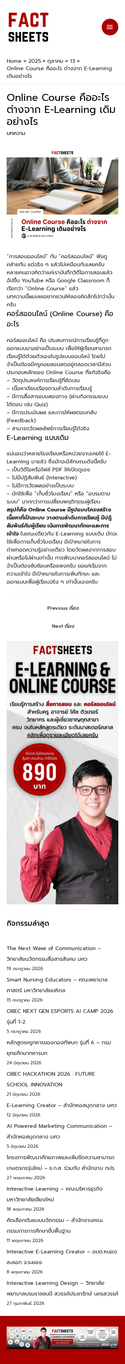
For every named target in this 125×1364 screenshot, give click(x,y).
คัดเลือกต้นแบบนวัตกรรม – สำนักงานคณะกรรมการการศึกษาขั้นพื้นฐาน (55, 1225)
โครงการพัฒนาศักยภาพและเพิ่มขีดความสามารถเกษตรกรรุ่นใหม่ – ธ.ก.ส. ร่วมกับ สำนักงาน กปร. (61, 1163)
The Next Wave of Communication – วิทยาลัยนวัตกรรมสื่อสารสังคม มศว (54, 953)
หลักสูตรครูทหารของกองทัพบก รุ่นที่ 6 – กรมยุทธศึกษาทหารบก (59, 1048)
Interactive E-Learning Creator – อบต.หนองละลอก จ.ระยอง (62, 1257)
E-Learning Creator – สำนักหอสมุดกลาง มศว (62, 1105)
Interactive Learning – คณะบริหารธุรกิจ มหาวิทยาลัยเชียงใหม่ (54, 1194)
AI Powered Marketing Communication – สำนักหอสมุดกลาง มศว (59, 1131)
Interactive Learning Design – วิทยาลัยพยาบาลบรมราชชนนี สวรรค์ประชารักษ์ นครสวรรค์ (62, 1288)
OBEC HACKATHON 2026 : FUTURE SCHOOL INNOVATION (51, 1079)
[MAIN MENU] (110, 27)
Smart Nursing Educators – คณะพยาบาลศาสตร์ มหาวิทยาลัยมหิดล (57, 985)
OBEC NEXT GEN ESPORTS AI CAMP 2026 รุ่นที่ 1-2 (60, 1016)
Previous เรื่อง (63, 608)
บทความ (16, 133)
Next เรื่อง (63, 626)
